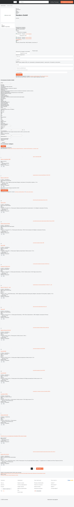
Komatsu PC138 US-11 (5, 266)
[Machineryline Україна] (6, 2)
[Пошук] (20, 2)
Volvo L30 (3, 309)
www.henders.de (19, 39)
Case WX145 (3, 373)
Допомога (2, 484)
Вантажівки (26, 473)
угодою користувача (44, 76)
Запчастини (21, 473)
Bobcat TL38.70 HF (5, 177)
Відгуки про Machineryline (22, 488)
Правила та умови (21, 482)
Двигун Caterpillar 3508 (5, 159)
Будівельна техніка (4, 473)
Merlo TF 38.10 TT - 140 (6, 287)
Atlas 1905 (3, 245)
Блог (18, 490)
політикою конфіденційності (35, 76)
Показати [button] (23, 33)
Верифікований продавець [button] (21, 27)
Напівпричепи (16, 473)
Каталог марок (20, 492)
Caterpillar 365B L (4, 394)
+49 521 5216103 (28, 37)
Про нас (2, 482)
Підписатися (4, 190)
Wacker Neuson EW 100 (6, 330)
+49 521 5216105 (28, 38)
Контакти (2, 486)
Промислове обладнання (32, 473)
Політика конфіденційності (22, 484)
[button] (22, 32)
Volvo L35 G (3, 202)
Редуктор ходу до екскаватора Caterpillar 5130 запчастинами (13, 436)
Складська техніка (11, 473)
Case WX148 (3, 351)
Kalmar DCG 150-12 (5, 454)
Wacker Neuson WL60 (5, 223)
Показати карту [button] (35, 50)
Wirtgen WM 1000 (4, 415)
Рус (3, 490)
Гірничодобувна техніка (41, 473)
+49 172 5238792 (28, 33)
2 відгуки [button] (3, 25)
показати (3, 142)
